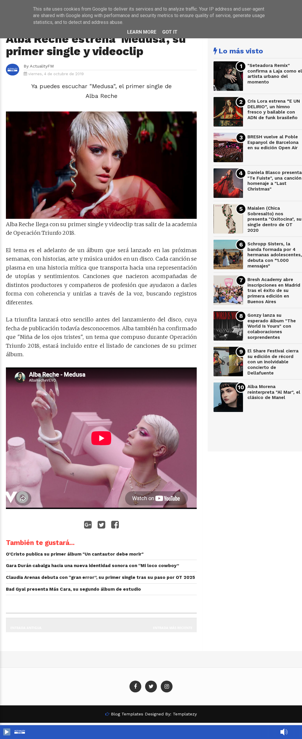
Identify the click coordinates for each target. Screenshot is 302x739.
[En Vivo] (6, 731)
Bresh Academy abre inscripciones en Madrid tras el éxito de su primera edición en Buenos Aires (273, 290)
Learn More (141, 32)
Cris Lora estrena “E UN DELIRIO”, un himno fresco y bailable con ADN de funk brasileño (273, 109)
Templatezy (185, 714)
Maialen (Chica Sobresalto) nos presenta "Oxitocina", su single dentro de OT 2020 (274, 219)
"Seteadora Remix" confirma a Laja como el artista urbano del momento (274, 74)
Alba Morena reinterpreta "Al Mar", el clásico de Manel (273, 392)
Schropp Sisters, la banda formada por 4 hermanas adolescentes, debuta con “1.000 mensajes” (274, 255)
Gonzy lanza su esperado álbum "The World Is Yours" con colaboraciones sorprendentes (271, 326)
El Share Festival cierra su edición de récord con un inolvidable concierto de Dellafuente (272, 362)
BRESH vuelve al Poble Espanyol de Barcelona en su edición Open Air (272, 142)
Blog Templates (127, 714)
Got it (170, 32)
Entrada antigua (26, 627)
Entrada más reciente (172, 627)
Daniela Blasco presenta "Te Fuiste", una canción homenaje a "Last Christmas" (274, 181)
